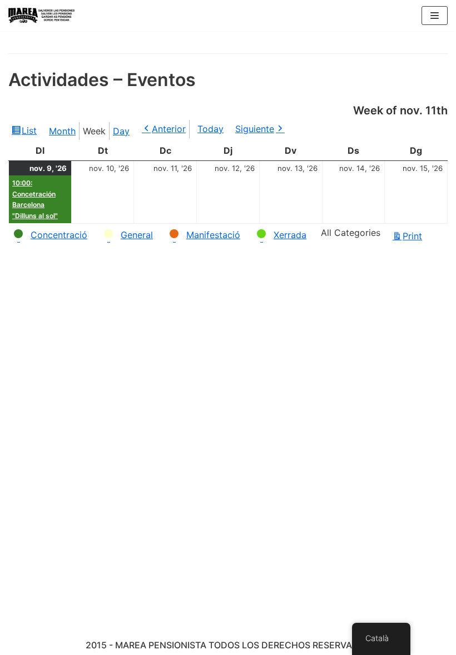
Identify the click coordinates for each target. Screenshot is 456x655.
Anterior (169, 128)
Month (62, 131)
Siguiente (254, 128)
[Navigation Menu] (435, 15)
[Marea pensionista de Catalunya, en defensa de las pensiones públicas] (41, 15)
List (31, 132)
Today (210, 128)
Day (121, 131)
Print (414, 236)
